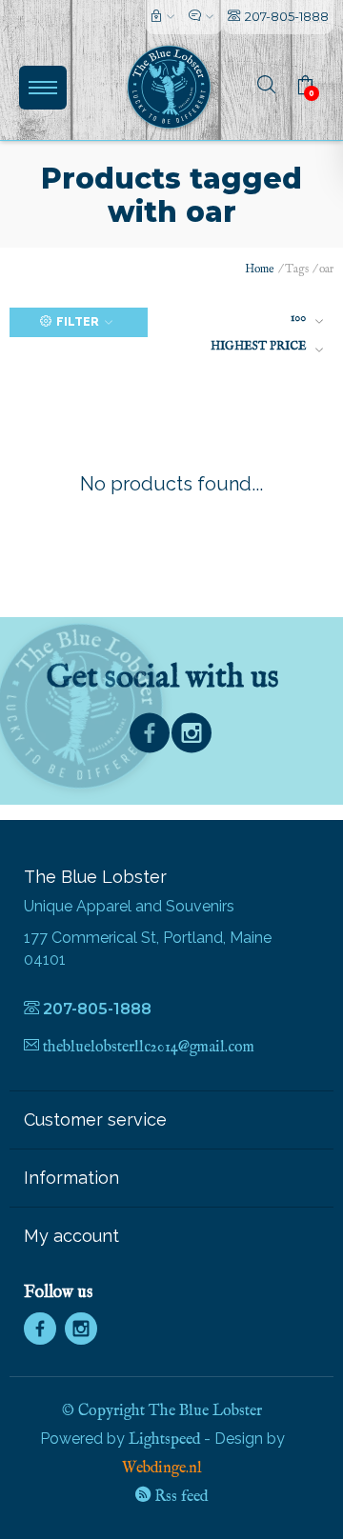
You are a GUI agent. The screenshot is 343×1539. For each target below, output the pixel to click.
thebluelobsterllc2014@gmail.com (148, 1047)
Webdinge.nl (162, 1468)
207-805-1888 (287, 16)
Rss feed (179, 1497)
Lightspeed (164, 1439)
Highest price (258, 346)
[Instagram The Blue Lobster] (192, 737)
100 (298, 317)
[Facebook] (150, 737)
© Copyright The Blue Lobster (162, 1411)
